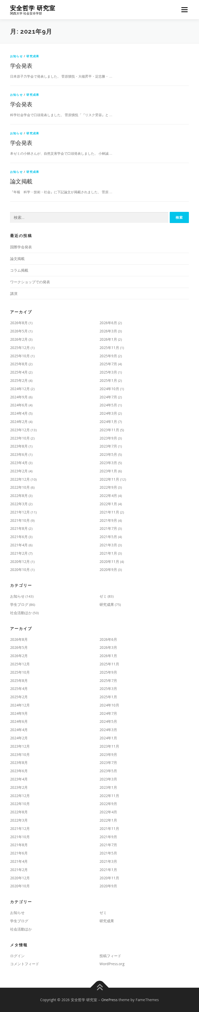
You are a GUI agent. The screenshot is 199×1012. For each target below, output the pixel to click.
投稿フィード (110, 955)
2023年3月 (108, 462)
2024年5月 (108, 405)
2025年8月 (19, 363)
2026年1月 (108, 339)
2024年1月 (108, 421)
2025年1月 (108, 380)
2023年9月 (108, 438)
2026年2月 (19, 339)
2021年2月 (19, 553)
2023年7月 (108, 446)
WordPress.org (112, 963)
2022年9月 (108, 487)
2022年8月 (19, 495)
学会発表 (21, 65)
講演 (13, 293)
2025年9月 (108, 355)
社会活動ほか (21, 612)
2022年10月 (20, 487)
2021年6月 (19, 536)
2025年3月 (108, 372)
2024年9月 (19, 397)
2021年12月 (20, 512)
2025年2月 (19, 380)
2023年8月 (19, 446)
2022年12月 (20, 479)
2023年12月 (20, 429)
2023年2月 (19, 470)
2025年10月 (20, 355)
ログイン (17, 955)
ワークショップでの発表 (30, 281)
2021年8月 (19, 528)
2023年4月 (19, 462)
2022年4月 (108, 495)
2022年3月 (19, 503)
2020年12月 (20, 561)
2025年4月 (19, 372)
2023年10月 (20, 438)
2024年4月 (19, 413)
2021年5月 (108, 536)
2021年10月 (20, 520)
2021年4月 (19, 544)
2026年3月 (108, 331)
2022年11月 (109, 479)
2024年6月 (19, 405)
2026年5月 (19, 331)
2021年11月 (109, 512)
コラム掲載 (19, 270)
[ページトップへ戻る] (99, 988)
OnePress (109, 999)
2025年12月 (20, 347)
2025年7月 (108, 363)
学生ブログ (19, 604)
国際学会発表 (21, 246)
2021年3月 (108, 544)
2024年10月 (109, 388)
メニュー (184, 9)
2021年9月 (108, 520)
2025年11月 (109, 347)
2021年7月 (108, 528)
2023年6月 (19, 454)
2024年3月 (108, 413)
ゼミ (103, 596)
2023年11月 (109, 429)
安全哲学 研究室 (32, 7)
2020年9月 (108, 569)
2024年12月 (20, 388)
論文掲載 (21, 181)
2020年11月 (109, 561)
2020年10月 (20, 569)
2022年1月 (108, 503)
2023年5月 (108, 454)
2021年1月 (108, 553)
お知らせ (16, 56)
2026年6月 (108, 322)
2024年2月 (19, 421)
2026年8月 (19, 322)
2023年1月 (108, 470)
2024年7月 (108, 397)
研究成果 (32, 56)
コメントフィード (24, 963)
